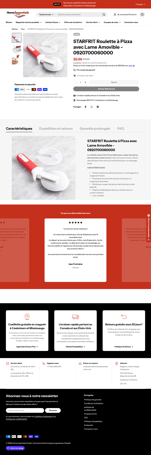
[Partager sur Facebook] (85, 106)
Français (139, 4)
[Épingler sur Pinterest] (97, 106)
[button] (148, 227)
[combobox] (71, 14)
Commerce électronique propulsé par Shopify (52, 443)
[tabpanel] (75, 168)
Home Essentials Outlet (22, 443)
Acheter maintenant (106, 89)
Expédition (77, 63)
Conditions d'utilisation (43, 416)
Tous (23, 29)
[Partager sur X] (91, 106)
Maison (15, 29)
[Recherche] (103, 14)
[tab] (19, 129)
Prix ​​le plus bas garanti (86, 70)
